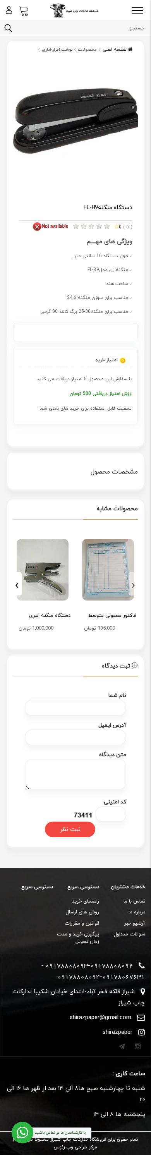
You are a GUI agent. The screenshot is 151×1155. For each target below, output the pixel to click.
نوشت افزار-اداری (57, 49)
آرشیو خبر (134, 923)
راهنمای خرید (85, 901)
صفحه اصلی (115, 49)
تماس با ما (134, 901)
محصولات (87, 49)
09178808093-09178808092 (89, 966)
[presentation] (133, 584)
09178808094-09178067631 (101, 977)
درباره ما (137, 912)
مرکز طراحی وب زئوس (75, 1147)
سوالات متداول (129, 934)
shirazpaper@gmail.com (100, 1018)
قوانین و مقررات (82, 923)
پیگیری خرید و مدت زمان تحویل (78, 938)
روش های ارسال (82, 912)
